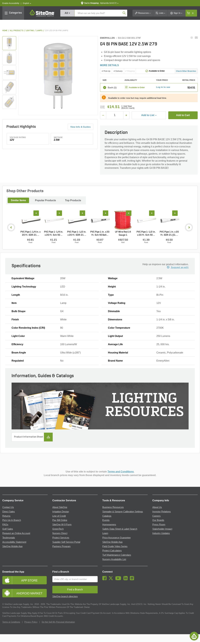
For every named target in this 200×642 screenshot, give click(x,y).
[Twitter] (112, 579)
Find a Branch (60, 571)
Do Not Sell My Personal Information (58, 622)
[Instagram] (133, 579)
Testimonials (8, 537)
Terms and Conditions (121, 471)
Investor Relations (161, 511)
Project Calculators (112, 550)
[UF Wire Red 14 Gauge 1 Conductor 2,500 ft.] (123, 220)
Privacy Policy (31, 622)
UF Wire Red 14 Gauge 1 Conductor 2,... (123, 234)
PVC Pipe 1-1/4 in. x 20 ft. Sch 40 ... (53, 233)
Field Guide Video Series (115, 546)
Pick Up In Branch (11, 520)
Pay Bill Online (59, 520)
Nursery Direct (59, 533)
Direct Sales (8, 511)
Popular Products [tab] (45, 200)
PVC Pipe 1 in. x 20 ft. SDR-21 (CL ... (169, 233)
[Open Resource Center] (194, 636)
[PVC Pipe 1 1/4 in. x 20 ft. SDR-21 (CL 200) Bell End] (30, 220)
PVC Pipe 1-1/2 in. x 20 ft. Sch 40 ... (146, 233)
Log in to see (163, 87)
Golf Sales (7, 529)
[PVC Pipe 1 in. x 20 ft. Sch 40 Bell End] (100, 220)
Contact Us (8, 507)
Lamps (39, 30)
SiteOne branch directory (65, 596)
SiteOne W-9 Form (62, 524)
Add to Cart (183, 115)
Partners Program (61, 546)
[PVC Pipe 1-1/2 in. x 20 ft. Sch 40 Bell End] (146, 220)
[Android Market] (25, 593)
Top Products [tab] (73, 200)
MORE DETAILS (109, 65)
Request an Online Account (16, 533)
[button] (27, 3)
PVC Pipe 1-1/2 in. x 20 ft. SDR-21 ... (76, 233)
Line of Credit (59, 516)
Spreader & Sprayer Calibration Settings (122, 511)
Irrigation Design (60, 511)
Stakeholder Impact (162, 529)
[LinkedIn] (126, 579)
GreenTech (58, 529)
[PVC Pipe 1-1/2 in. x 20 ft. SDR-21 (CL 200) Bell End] (77, 220)
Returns (6, 516)
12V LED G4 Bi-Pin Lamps (56, 30)
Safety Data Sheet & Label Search (119, 529)
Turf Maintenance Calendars (116, 555)
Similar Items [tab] (18, 200)
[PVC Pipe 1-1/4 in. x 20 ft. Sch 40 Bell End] (54, 220)
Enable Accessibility (10, 3)
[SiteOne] (42, 16)
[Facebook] (105, 579)
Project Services (60, 537)
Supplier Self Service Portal (66, 542)
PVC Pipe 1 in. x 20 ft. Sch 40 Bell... (99, 233)
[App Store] (25, 580)
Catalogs (106, 516)
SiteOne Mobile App (12, 546)
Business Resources (113, 507)
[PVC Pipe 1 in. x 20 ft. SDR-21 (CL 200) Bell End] (169, 220)
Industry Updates (161, 533)
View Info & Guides (80, 127)
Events (106, 520)
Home (5, 30)
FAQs (5, 524)
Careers (156, 516)
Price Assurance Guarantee (116, 537)
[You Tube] (119, 579)
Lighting (30, 30)
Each (112, 87)
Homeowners (109, 524)
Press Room (158, 524)
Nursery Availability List (114, 559)
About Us (157, 507)
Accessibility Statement (14, 542)
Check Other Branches (186, 71)
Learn (105, 533)
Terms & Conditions (11, 622)
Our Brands (158, 520)
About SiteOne (59, 507)
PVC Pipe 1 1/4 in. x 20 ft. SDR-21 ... (30, 233)
